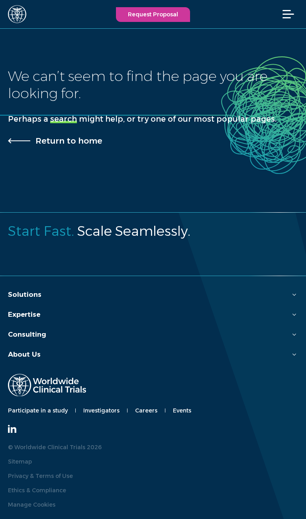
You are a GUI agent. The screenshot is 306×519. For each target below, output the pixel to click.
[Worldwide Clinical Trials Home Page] (13, 14)
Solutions (24, 294)
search (63, 119)
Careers (146, 410)
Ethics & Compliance (37, 490)
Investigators (101, 410)
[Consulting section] (294, 334)
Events (182, 410)
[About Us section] (294, 354)
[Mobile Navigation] (292, 14)
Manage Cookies (31, 504)
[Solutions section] (294, 294)
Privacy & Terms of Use (40, 476)
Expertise (24, 314)
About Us (24, 354)
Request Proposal (153, 14)
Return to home (68, 141)
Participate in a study (38, 410)
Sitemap (20, 461)
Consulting (27, 334)
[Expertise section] (294, 314)
